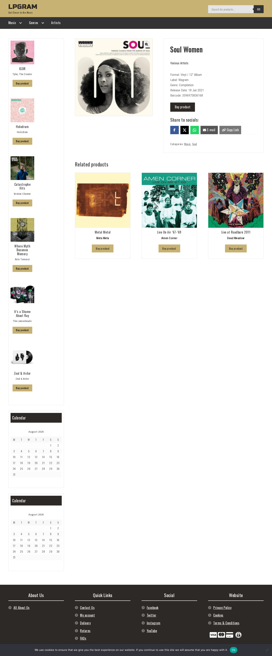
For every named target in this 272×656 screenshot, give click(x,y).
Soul (194, 144)
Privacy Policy (222, 607)
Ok (233, 649)
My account (87, 615)
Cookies (218, 615)
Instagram (153, 623)
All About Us (22, 607)
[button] (147, 44)
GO (258, 9)
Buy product (183, 107)
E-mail (210, 129)
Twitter (152, 615)
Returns (85, 630)
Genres (33, 22)
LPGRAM (22, 7)
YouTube (152, 630)
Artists (56, 22)
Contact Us (87, 607)
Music (12, 22)
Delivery (85, 623)
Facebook (153, 607)
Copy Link (232, 129)
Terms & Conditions (226, 623)
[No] (267, 650)
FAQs (83, 638)
